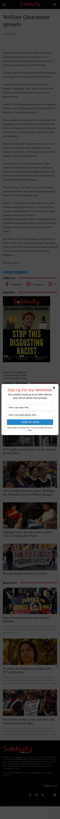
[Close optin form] (54, 388)
